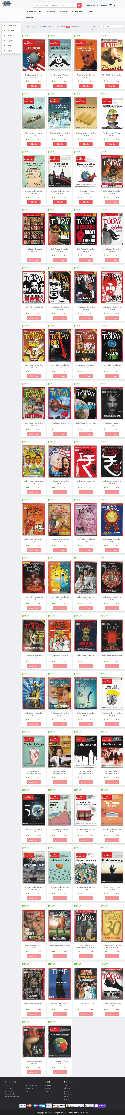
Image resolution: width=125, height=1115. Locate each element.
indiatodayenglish (45, 26)
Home (7, 1085)
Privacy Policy (29, 1088)
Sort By (93, 28)
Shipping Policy (10, 1094)
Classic (90, 11)
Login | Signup (92, 5)
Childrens (51, 11)
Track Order (9, 1091)
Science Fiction (33, 11)
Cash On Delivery (31, 1085)
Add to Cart (34, 86)
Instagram (48, 1088)
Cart (114, 5)
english (33, 26)
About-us (8, 1088)
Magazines (77, 11)
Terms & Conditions (12, 1097)
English (30, 17)
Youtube (47, 1091)
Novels (63, 11)
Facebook (48, 1085)
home (27, 26)
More (103, 5)
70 (68, 27)
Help (26, 1091)
